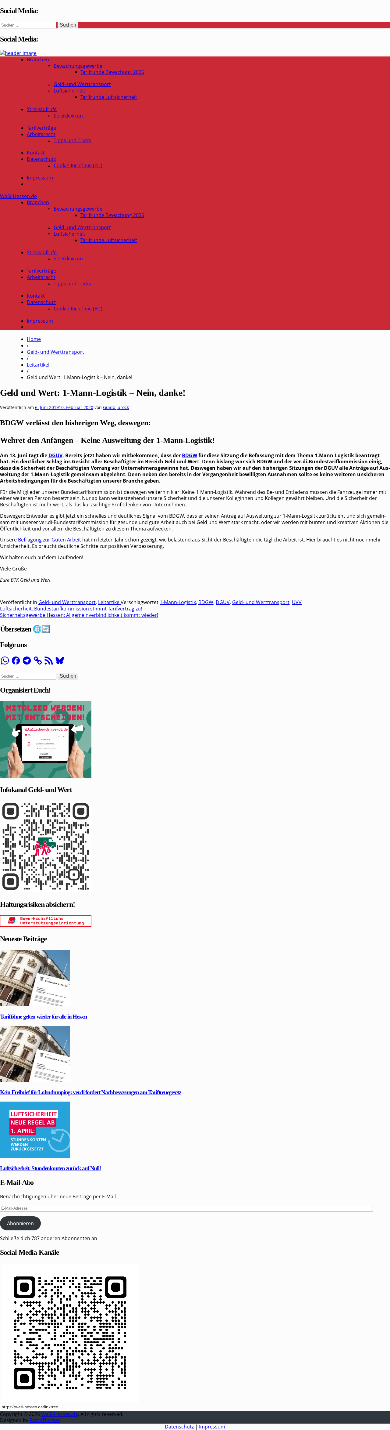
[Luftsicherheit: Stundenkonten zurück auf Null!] (35, 1156)
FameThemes (45, 1420)
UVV (297, 602)
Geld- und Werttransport (82, 84)
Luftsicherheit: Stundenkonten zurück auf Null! (50, 1168)
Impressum (40, 177)
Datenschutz (41, 159)
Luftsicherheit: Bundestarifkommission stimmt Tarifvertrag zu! (71, 608)
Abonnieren (20, 1223)
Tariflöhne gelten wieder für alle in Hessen (43, 1016)
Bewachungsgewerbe (78, 66)
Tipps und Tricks (72, 140)
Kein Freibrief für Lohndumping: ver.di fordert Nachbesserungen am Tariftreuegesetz (90, 1092)
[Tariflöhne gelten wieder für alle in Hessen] (35, 1004)
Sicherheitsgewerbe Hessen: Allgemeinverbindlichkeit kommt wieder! (79, 615)
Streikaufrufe (42, 109)
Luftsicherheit (69, 90)
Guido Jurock (116, 407)
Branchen (38, 59)
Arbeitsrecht (41, 134)
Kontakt (36, 152)
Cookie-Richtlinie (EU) (78, 165)
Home (34, 339)
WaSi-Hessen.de (18, 196)
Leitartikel (38, 364)
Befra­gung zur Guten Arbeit (49, 539)
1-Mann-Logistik (178, 602)
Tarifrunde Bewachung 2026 (112, 72)
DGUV (55, 455)
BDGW (189, 455)
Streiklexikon (68, 115)
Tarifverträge (41, 128)
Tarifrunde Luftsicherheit (108, 97)
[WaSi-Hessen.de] (18, 53)
